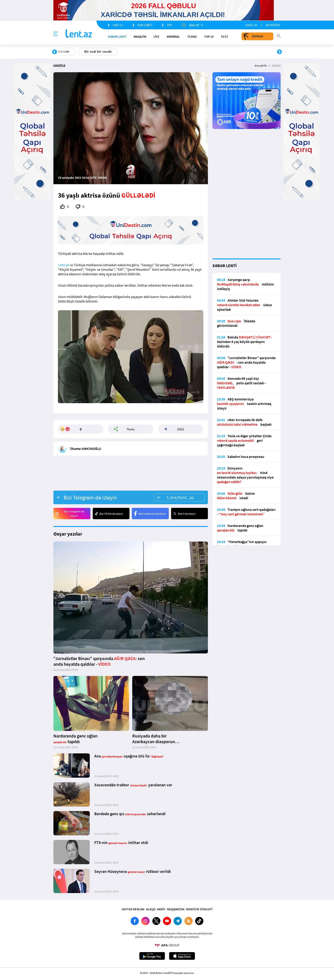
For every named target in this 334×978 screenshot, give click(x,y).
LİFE (157, 37)
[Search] (279, 35)
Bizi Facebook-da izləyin (152, 513)
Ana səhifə (261, 65)
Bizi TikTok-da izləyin (111, 513)
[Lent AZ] (79, 34)
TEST (224, 37)
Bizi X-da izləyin (187, 513)
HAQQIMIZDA (175, 909)
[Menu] (55, 34)
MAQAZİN (140, 37)
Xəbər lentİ (117, 37)
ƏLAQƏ (150, 909)
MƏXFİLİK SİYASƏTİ (199, 909)
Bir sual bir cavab (98, 51)
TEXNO (192, 37)
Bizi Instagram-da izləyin (74, 513)
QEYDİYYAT (273, 25)
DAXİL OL (251, 25)
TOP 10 (209, 37)
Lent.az (63, 265)
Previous (54, 52)
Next (279, 52)
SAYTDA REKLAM (133, 909)
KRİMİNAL (173, 37)
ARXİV (161, 909)
